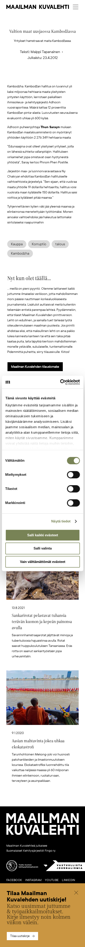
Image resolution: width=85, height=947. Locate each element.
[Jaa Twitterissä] (21, 76)
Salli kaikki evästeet (42, 535)
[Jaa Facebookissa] (49, 76)
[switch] (73, 474)
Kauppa (17, 244)
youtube (52, 880)
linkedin (68, 880)
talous (60, 244)
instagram (33, 880)
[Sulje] (76, 893)
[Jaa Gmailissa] (35, 76)
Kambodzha (20, 253)
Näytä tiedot (60, 521)
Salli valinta (43, 548)
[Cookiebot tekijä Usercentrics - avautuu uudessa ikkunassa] (60, 382)
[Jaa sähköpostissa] (64, 76)
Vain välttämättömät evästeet (42, 562)
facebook (14, 880)
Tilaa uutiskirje (20, 936)
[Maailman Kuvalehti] (42, 834)
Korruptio (39, 244)
